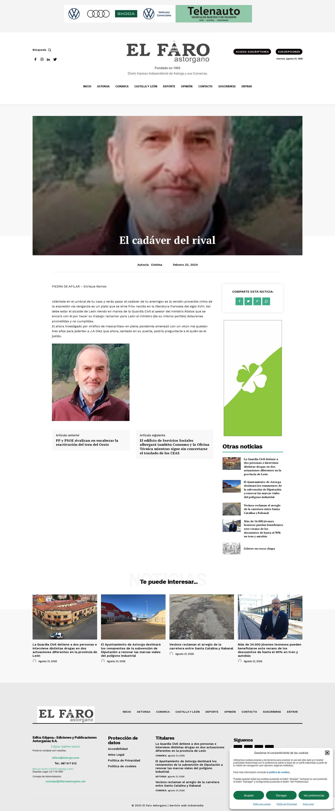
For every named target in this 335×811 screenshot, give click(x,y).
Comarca (161, 755)
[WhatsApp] (266, 301)
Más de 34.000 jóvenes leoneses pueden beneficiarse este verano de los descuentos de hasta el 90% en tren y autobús (263, 528)
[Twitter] (55, 59)
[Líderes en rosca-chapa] (232, 548)
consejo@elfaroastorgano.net (65, 781)
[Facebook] (35, 59)
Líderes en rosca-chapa (259, 548)
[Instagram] (42, 59)
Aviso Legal (308, 803)
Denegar (281, 795)
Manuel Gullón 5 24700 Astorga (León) (53, 768)
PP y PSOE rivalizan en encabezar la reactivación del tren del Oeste (87, 442)
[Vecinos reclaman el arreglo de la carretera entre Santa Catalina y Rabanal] (232, 509)
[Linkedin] (48, 59)
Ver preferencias (314, 795)
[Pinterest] (257, 301)
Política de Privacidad (287, 803)
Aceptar (249, 795)
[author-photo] (35, 661)
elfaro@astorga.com (65, 758)
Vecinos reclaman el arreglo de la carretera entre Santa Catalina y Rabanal (262, 509)
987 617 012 (69, 763)
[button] (327, 753)
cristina (156, 265)
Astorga (160, 776)
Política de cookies (262, 803)
